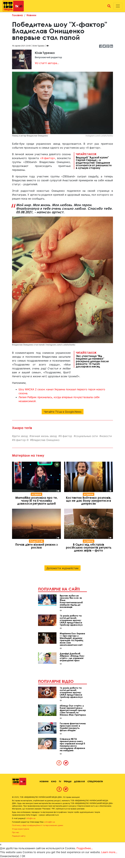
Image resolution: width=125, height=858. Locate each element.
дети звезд (21, 436)
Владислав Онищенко (46, 440)
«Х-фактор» (47, 158)
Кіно (53, 781)
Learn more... (109, 852)
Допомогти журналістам (62, 568)
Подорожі (36, 541)
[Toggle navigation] (117, 6)
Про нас (15, 832)
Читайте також (94, 161)
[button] (109, 6)
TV (60, 781)
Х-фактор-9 (21, 440)
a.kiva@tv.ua (49, 822)
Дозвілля (79, 781)
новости (106, 436)
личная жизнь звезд (44, 436)
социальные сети (86, 436)
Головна (17, 15)
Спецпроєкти (95, 781)
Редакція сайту (18, 836)
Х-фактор (66, 436)
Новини (31, 15)
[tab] (59, 763)
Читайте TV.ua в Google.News (62, 411)
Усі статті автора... (47, 63)
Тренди (67, 781)
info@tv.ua (30, 818)
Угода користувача (20, 829)
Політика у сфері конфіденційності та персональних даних (37, 825)
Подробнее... (84, 848)
